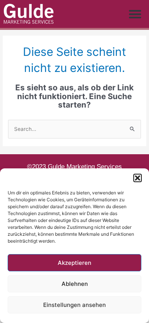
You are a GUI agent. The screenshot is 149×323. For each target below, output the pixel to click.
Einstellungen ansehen (74, 304)
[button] (137, 178)
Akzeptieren (74, 262)
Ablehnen (75, 283)
